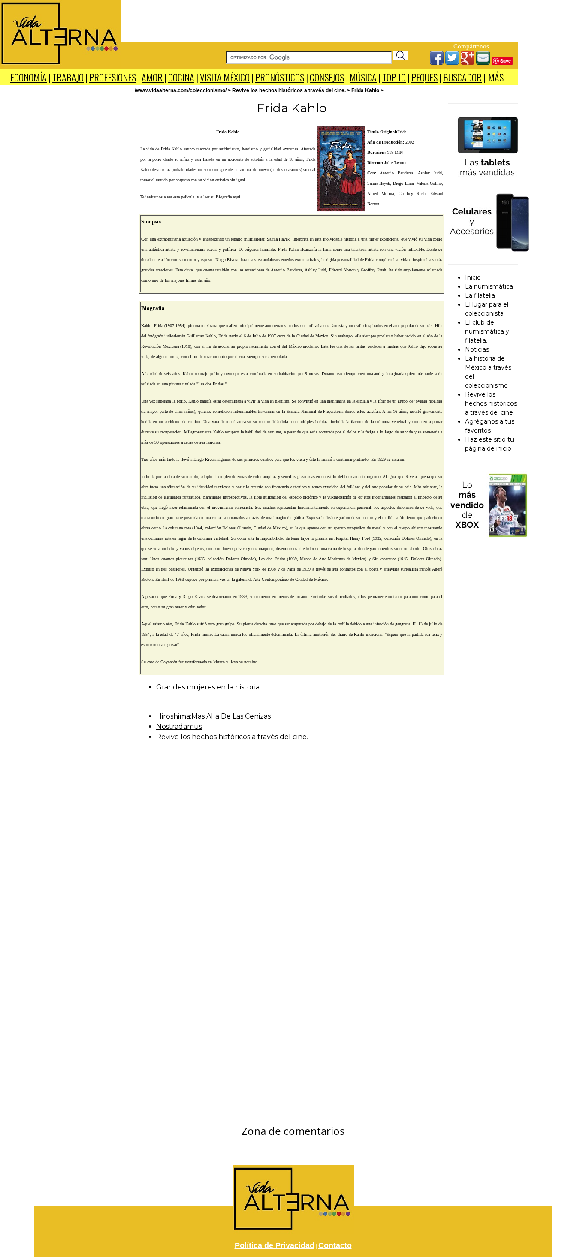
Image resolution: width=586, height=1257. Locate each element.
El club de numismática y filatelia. (487, 331)
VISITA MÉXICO (225, 77)
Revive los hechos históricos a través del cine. (289, 90)
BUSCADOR (462, 77)
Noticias (477, 349)
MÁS (496, 77)
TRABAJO (68, 77)
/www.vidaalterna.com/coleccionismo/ (181, 90)
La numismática (489, 286)
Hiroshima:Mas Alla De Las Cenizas (213, 716)
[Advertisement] (320, 19)
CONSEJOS (327, 77)
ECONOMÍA (28, 77)
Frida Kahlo (365, 90)
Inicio (473, 277)
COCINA (181, 77)
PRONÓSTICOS (279, 77)
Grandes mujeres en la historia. (208, 687)
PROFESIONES (112, 77)
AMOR (153, 77)
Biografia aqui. (229, 197)
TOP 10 (394, 77)
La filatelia (480, 295)
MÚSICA (363, 77)
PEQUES (424, 77)
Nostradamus (179, 726)
